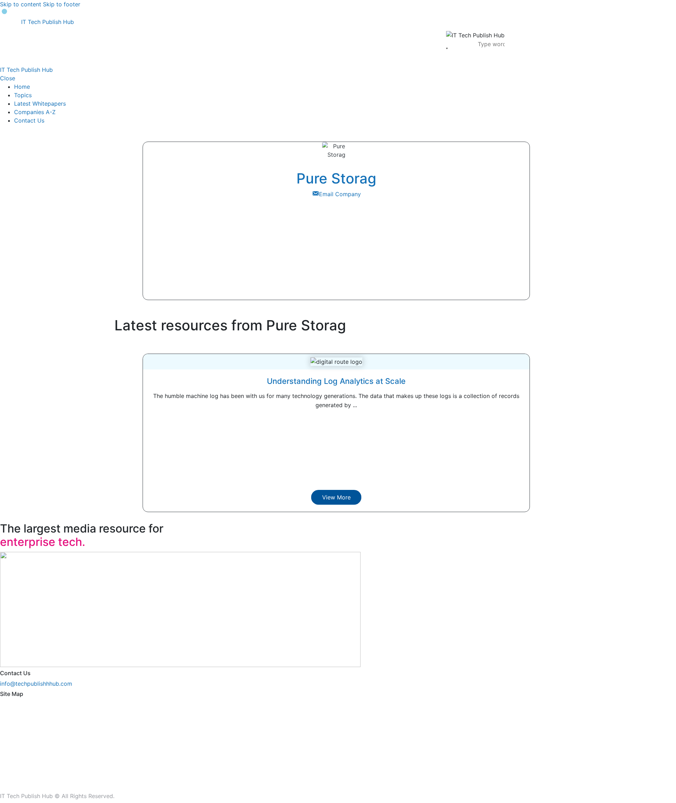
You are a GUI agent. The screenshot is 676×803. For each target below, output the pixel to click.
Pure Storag (336, 178)
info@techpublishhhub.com (36, 683)
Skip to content (20, 4)
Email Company (340, 194)
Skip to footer (61, 4)
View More (336, 497)
